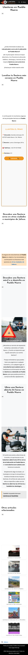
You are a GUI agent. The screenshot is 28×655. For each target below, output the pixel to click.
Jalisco (6, 642)
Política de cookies (8, 645)
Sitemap (17, 647)
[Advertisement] (14, 29)
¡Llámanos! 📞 (14, 158)
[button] (19, 2)
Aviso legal (11, 647)
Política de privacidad (19, 645)
